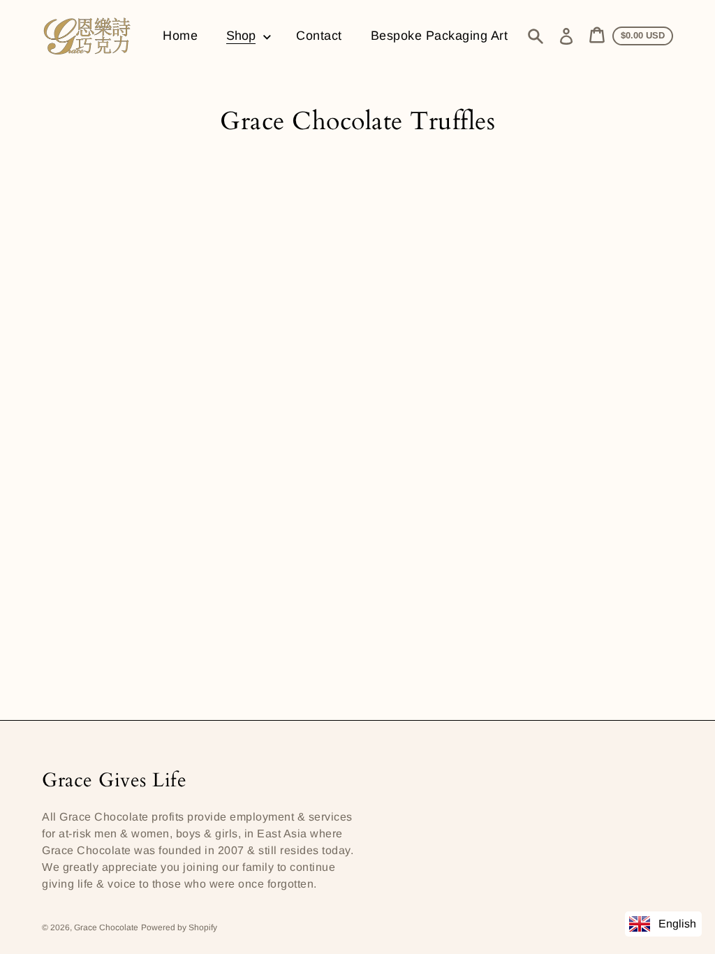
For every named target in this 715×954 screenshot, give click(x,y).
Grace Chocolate (106, 927)
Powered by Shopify (179, 927)
